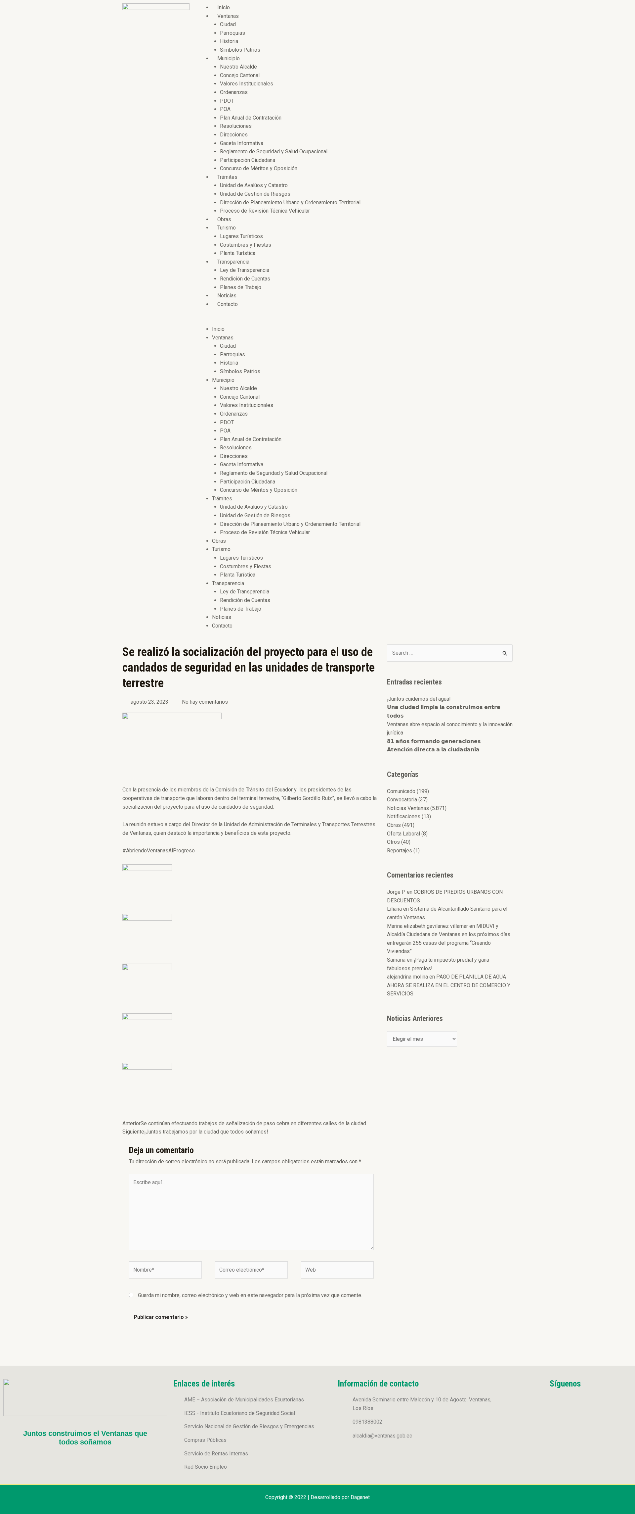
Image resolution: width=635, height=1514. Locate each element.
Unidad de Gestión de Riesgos (255, 194)
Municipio (228, 58)
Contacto (227, 304)
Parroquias (232, 33)
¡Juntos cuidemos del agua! (419, 699)
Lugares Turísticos (241, 236)
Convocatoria (402, 799)
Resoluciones (236, 126)
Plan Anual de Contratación (250, 118)
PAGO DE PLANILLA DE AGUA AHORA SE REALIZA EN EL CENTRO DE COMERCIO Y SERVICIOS (448, 985)
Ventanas (228, 16)
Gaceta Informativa (241, 143)
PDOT (227, 101)
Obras (224, 219)
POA (225, 109)
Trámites (227, 177)
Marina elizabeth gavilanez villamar (427, 926)
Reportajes (399, 850)
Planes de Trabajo (240, 287)
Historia (229, 41)
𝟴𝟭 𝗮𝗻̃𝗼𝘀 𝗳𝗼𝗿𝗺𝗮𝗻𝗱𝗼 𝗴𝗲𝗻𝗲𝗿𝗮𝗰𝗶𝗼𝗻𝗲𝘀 (434, 741)
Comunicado (401, 791)
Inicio (223, 7)
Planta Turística (237, 253)
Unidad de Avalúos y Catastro (254, 185)
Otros (393, 842)
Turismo (226, 228)
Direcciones (234, 134)
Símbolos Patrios (240, 50)
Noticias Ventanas (408, 808)
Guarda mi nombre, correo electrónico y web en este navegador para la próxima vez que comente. (250, 1295)
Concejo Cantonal (240, 75)
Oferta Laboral (403, 834)
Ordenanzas (234, 92)
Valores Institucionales (246, 83)
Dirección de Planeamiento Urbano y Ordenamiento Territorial (290, 202)
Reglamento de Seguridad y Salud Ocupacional (273, 151)
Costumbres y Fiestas (245, 245)
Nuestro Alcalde (238, 67)
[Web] (337, 1271)
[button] (354, 320)
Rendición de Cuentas (245, 279)
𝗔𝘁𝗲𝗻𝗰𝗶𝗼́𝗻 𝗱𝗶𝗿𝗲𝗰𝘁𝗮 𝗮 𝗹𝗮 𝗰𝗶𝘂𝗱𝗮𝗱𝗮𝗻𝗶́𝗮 (433, 749)
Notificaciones (403, 816)
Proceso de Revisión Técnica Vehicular (265, 211)
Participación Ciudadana (247, 160)
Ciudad (228, 24)
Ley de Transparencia (244, 270)
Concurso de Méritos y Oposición (258, 168)
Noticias (226, 295)
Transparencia (233, 262)
